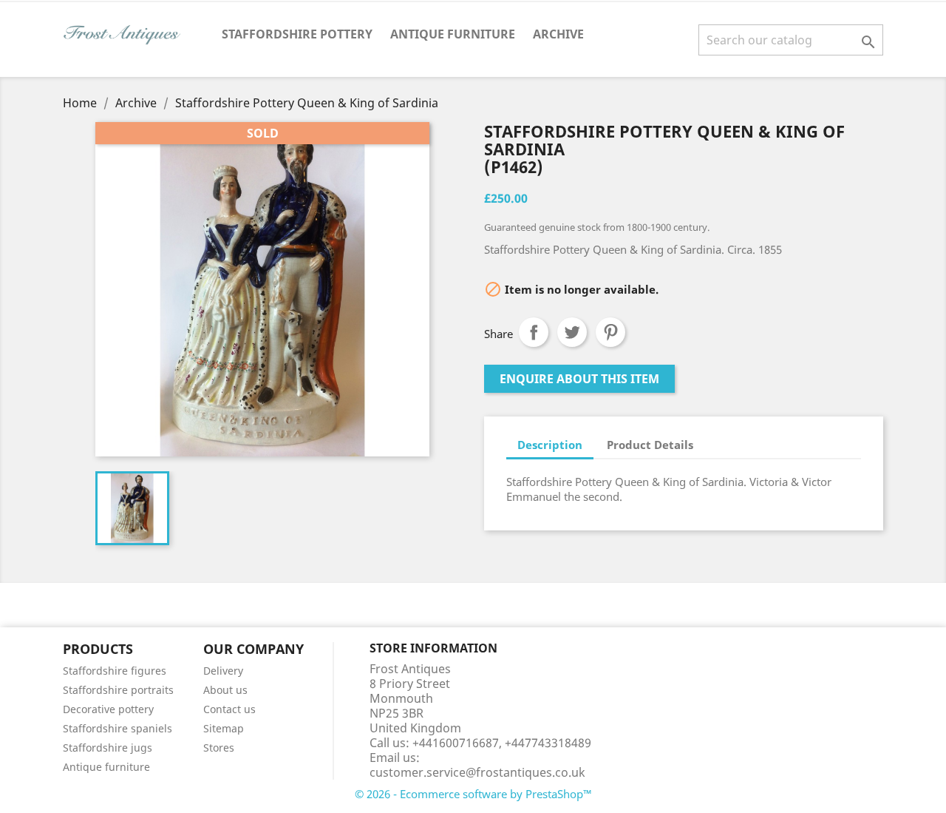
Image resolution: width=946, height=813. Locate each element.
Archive (558, 34)
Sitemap (223, 728)
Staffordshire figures (114, 671)
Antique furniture (106, 767)
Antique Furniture (452, 34)
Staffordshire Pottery (297, 34)
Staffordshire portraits (118, 690)
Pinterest (610, 332)
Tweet (572, 332)
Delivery (223, 671)
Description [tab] (549, 444)
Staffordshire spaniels (117, 728)
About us (225, 690)
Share (533, 332)
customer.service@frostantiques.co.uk (477, 772)
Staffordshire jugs (107, 748)
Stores (218, 748)
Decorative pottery (108, 709)
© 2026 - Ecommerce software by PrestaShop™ (473, 793)
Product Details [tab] (650, 444)
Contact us (229, 709)
